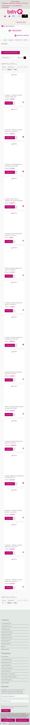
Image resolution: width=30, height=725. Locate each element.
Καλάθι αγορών (5, 7)
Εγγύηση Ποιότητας (6, 662)
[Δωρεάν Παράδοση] (15, 30)
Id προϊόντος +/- (5, 57)
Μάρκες (3, 646)
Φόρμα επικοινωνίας (6, 637)
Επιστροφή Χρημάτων (7, 668)
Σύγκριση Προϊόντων (6, 5)
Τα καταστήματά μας (6, 659)
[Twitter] (6, 615)
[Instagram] (10, 615)
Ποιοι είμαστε (4, 656)
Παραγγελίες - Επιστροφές (8, 674)
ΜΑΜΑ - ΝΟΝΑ (18, 40)
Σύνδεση (13, 1)
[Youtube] (14, 615)
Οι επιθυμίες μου (5, 629)
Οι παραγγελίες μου (6, 626)
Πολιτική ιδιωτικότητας (7, 707)
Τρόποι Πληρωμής (6, 671)
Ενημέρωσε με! (10, 137)
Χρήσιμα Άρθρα (5, 682)
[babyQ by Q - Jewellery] (15, 12)
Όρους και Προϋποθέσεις (17, 706)
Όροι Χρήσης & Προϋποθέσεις (9, 676)
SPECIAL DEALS (5, 649)
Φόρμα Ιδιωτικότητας (6, 632)
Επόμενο (9, 69)
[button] (5, 723)
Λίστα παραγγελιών (17, 5)
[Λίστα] (27, 58)
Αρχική (5, 40)
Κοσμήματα (11, 40)
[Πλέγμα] (25, 58)
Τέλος (15, 69)
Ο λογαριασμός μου (6, 623)
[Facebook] (2, 615)
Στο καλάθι (9, 103)
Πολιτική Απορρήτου (6, 679)
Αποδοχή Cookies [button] (8, 720)
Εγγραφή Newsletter (6, 634)
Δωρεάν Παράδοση (6, 665)
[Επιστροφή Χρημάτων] (15, 35)
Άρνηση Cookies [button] (22, 720)
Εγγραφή (17, 1)
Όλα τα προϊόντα (5, 640)
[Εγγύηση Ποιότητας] (15, 26)
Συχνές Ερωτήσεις (6, 643)
